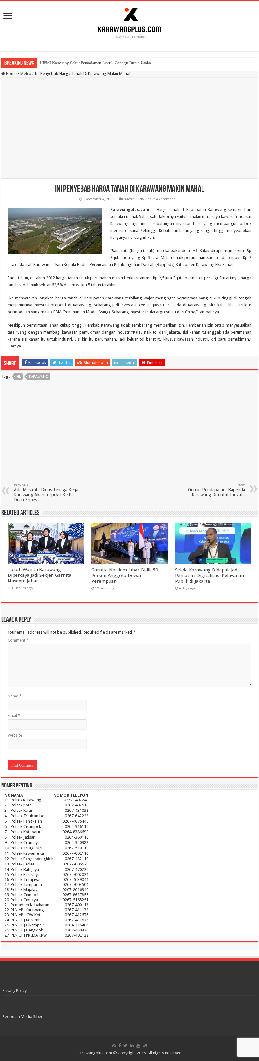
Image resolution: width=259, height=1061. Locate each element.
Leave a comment (160, 199)
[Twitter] (125, 1045)
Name (14, 696)
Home (11, 73)
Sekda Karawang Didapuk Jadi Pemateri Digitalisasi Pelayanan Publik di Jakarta (209, 575)
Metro (25, 73)
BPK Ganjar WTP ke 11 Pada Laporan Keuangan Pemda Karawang (96, 62)
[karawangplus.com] (130, 21)
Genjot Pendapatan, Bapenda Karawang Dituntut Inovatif (216, 490)
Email (14, 715)
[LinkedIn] (132, 1045)
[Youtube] (138, 1045)
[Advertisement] (129, 128)
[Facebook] (120, 1045)
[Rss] (114, 1045)
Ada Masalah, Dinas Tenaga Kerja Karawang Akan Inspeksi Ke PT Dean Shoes (46, 492)
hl (18, 377)
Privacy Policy (15, 990)
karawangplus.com (95, 1053)
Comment (18, 640)
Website (15, 735)
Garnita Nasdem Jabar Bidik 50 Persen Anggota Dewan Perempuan (124, 575)
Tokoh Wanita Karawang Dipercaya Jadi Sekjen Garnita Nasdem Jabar (39, 575)
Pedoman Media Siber (23, 1016)
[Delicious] (144, 1045)
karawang (38, 377)
